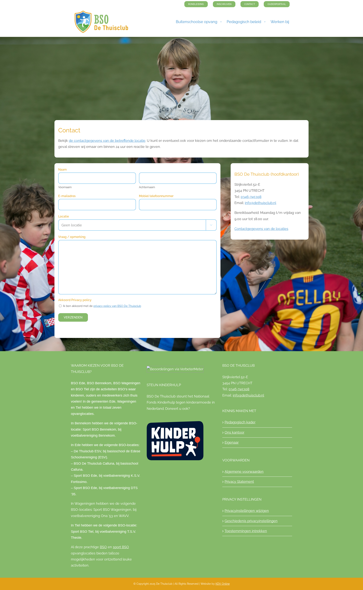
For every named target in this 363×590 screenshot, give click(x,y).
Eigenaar (232, 442)
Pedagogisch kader (240, 422)
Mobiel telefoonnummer (156, 196)
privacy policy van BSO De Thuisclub (117, 306)
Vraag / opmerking (71, 237)
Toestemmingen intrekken (246, 531)
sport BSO (121, 547)
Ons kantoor (234, 432)
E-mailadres (67, 196)
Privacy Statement (239, 482)
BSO (103, 547)
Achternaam (147, 187)
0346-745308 (251, 197)
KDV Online (223, 583)
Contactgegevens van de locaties (261, 229)
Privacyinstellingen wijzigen (247, 511)
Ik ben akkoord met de (102, 306)
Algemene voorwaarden (244, 472)
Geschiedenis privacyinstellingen (251, 521)
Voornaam (65, 187)
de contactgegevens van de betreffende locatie (107, 141)
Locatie (63, 216)
